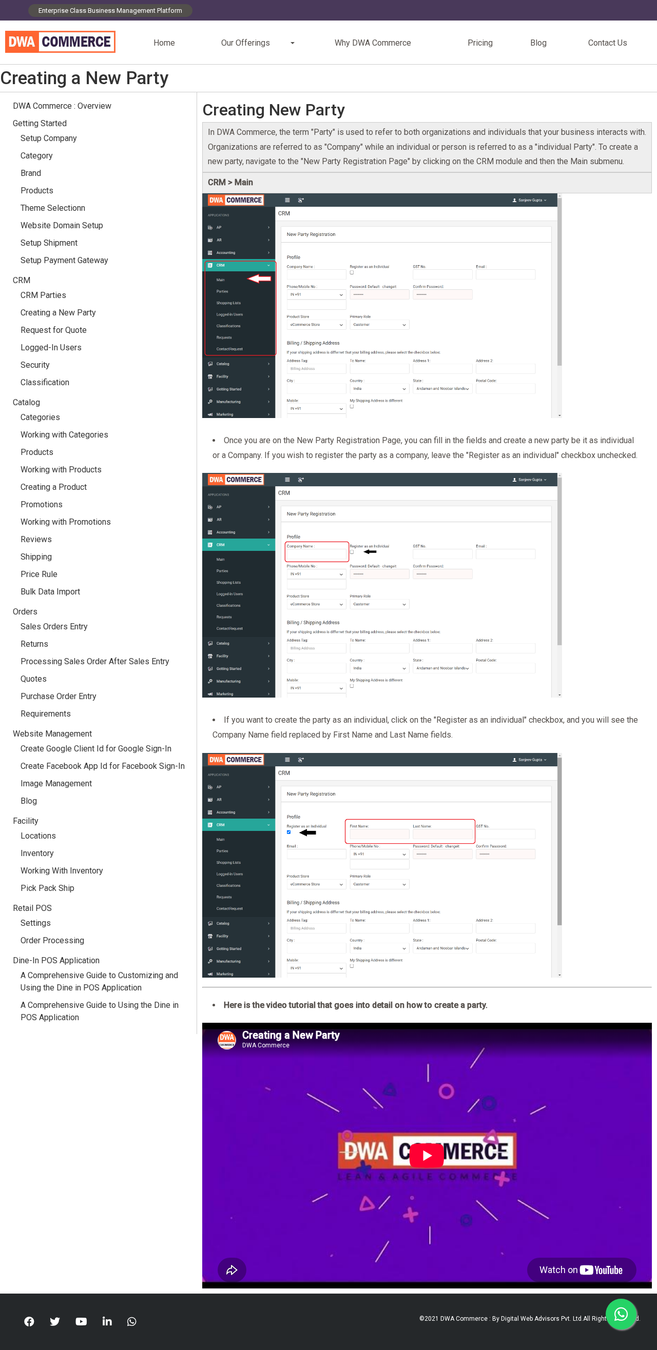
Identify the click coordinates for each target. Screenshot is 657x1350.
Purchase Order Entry (58, 696)
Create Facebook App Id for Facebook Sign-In (103, 766)
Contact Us (607, 43)
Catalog (26, 402)
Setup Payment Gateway (64, 260)
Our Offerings (245, 43)
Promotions (42, 504)
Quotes (34, 679)
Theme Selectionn (53, 208)
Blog (538, 43)
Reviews (36, 539)
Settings (36, 923)
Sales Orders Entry (54, 626)
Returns (34, 644)
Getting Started (40, 123)
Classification (45, 382)
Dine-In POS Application (56, 960)
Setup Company (49, 138)
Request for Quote (54, 330)
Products (37, 190)
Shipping (36, 557)
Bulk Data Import (50, 592)
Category (37, 156)
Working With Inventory (62, 871)
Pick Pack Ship (47, 888)
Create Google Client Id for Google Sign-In (96, 748)
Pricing (480, 43)
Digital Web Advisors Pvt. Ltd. (542, 1318)
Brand (31, 173)
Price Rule (39, 574)
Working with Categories (64, 435)
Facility (25, 821)
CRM (21, 280)
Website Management (52, 734)
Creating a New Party (58, 312)
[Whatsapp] (132, 1322)
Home (164, 43)
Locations (38, 836)
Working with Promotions (66, 522)
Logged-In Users (51, 347)
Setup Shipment (49, 243)
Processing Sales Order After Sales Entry (95, 661)
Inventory (37, 853)
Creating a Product (54, 487)
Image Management (56, 783)
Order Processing (52, 940)
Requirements (46, 714)
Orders (25, 612)
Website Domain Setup (62, 225)
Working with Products (61, 469)
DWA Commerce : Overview (62, 106)
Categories (40, 417)
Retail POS (33, 908)
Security (35, 365)
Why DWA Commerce (373, 43)
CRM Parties (43, 295)
